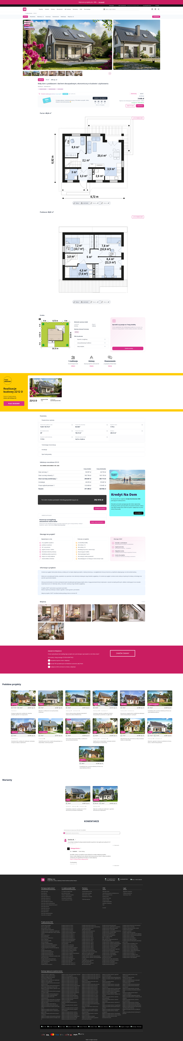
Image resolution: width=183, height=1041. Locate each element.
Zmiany (53, 9)
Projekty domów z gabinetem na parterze (111, 926)
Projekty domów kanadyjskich (68, 940)
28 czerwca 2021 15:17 (72, 843)
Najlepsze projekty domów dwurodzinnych (132, 1005)
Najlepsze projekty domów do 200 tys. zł (70, 988)
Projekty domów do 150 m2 (67, 928)
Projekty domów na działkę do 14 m (130, 947)
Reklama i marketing (107, 903)
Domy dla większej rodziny (47, 901)
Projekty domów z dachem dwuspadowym (91, 956)
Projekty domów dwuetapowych (109, 925)
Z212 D (25, 16)
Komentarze (56, 16)
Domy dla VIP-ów (44, 911)
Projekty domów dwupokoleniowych (110, 928)
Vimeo (63, 1026)
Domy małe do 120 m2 (46, 928)
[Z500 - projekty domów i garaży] (24, 9)
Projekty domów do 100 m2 (67, 925)
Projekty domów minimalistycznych (109, 963)
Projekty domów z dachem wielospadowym (111, 943)
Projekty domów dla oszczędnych (48, 946)
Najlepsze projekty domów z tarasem (70, 1013)
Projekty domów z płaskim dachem (69, 950)
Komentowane (43, 89)
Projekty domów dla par (46, 950)
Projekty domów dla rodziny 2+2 (68, 964)
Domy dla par (44, 893)
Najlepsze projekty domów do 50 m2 (90, 988)
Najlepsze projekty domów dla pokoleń (49, 1005)
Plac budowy (87, 9)
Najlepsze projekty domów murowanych (131, 1003)
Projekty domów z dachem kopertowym (110, 945)
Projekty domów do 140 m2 (88, 946)
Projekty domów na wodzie (88, 949)
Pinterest (85, 1026)
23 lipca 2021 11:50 (73, 864)
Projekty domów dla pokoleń (47, 951)
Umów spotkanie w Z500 (67, 900)
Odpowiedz (116, 845)
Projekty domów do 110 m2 (88, 942)
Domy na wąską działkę (46, 940)
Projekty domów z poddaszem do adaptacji (132, 933)
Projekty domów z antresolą (68, 945)
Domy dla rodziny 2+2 (45, 898)
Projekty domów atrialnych (67, 957)
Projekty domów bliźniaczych (108, 933)
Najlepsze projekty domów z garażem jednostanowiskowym (90, 1018)
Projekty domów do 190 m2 (88, 939)
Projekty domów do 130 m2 (88, 945)
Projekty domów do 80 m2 (46, 964)
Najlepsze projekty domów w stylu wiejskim (111, 1014)
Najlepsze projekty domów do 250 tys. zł (70, 989)
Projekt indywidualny (107, 901)
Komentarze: (47, 86)
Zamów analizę (129, 348)
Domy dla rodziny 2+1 (45, 896)
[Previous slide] (25, 73)
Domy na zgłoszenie (45, 926)
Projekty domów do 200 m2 (67, 929)
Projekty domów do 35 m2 (87, 933)
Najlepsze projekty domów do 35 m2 (90, 987)
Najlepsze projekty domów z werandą (131, 988)
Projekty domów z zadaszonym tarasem (131, 950)
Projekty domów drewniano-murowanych (131, 925)
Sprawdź (101, 2)
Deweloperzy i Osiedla (87, 896)
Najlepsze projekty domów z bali (69, 994)
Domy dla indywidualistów (46, 913)
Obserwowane (52, 89)
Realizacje (63, 16)
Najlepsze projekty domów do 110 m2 (90, 995)
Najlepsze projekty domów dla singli (69, 1017)
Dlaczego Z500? (106, 891)
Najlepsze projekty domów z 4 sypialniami (111, 1005)
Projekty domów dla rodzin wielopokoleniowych (88, 929)
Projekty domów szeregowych (108, 935)
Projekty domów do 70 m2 (87, 940)
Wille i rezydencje (106, 938)
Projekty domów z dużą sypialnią (130, 957)
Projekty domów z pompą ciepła (109, 932)
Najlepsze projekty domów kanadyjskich (70, 992)
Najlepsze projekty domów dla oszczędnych (50, 999)
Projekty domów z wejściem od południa (111, 942)
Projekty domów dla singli (67, 960)
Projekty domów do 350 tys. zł (129, 951)
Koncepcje (84, 958)
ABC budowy (68, 9)
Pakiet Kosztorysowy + (97, 522)
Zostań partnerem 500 (87, 891)
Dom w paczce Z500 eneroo (47, 938)
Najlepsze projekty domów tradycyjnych (49, 994)
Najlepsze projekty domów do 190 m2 (90, 992)
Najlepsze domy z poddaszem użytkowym (50, 980)
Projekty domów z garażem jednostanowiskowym (88, 961)
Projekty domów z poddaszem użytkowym (50, 931)
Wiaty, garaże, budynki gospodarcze (110, 939)
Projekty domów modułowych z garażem (131, 956)
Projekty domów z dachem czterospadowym (91, 957)
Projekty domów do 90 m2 (87, 932)
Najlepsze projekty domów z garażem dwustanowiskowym (110, 975)
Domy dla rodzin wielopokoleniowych (49, 905)
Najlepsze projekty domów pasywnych (70, 998)
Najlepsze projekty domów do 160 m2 (90, 1001)
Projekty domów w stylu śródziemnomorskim (107, 956)
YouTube (55, 1026)
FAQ (103, 905)
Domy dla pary (44, 894)
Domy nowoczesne (45, 935)
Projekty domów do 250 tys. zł (68, 936)
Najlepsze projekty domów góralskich (70, 995)
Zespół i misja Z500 (107, 898)
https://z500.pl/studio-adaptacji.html (79, 859)
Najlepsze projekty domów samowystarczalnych (128, 978)
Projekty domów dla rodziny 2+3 (89, 925)
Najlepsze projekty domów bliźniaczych (110, 989)
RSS (45, 1026)
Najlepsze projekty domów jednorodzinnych (50, 1016)
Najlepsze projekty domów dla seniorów (90, 984)
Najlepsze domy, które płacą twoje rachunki (71, 974)
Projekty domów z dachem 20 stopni (110, 946)
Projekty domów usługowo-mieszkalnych (70, 953)
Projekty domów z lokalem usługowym (110, 951)
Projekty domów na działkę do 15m (130, 943)
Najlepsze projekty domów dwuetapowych (111, 977)
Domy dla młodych (45, 910)
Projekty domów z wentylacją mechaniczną (111, 931)
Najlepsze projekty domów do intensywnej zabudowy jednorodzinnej (132, 1007)
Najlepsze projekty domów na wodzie (90, 1002)
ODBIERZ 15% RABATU (100, 98)
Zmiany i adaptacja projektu (68, 894)
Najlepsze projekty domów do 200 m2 (70, 982)
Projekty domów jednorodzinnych (48, 958)
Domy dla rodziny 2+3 (45, 900)
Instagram (127, 1026)
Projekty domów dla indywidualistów (49, 945)
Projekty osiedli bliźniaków (47, 943)
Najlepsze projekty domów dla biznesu (49, 1009)
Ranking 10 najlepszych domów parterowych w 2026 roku (48, 978)
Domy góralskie (65, 943)
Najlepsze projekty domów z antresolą (70, 996)
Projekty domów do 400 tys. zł (129, 953)
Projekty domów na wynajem (108, 961)
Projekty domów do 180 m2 (88, 943)
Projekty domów (28, 13)
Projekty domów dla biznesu (47, 954)
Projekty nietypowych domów (129, 932)
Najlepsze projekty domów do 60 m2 (90, 989)
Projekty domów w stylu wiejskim (109, 954)
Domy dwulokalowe (45, 961)
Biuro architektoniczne (107, 894)
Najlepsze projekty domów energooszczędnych (67, 1000)
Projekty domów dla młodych (108, 964)
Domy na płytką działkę (107, 936)
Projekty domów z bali (66, 942)
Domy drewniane (45, 936)
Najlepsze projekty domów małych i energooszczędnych (130, 993)
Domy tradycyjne (44, 942)
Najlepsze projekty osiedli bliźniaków (49, 995)
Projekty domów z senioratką (108, 929)
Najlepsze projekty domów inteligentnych (70, 1016)
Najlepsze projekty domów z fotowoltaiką (111, 1013)
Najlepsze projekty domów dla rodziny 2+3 (91, 977)
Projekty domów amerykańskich (68, 939)
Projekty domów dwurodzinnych (130, 939)
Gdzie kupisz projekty (87, 893)
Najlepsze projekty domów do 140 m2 (90, 999)
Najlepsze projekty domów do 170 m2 (90, 991)
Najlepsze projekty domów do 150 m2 (70, 981)
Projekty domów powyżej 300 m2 (69, 932)
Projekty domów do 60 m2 (87, 936)
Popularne (60, 89)
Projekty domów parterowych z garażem (111, 949)
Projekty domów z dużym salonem (130, 946)
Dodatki (47, 9)
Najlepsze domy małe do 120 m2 (48, 976)
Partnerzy (75, 9)
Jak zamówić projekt (66, 893)
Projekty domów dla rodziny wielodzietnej (91, 926)
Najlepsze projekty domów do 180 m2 (90, 996)
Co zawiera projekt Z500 (67, 891)
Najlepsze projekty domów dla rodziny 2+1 (91, 974)
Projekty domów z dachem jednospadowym (132, 935)
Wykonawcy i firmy (86, 894)
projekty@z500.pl (124, 879)
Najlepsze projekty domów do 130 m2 (90, 998)
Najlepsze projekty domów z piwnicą (69, 1012)
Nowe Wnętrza (29, 21)
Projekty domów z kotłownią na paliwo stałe (50, 956)
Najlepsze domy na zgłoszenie (47, 974)
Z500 (81, 9)
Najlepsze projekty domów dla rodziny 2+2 (91, 976)
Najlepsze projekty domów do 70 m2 (90, 994)
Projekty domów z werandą (128, 926)
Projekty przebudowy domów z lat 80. (131, 928)
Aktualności (60, 9)
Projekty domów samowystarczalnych (110, 960)
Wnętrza (71, 16)
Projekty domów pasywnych (68, 946)
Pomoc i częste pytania (66, 896)
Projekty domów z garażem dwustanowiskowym (88, 963)
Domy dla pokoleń (45, 906)
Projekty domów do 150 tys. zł (68, 933)
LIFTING (27, 25)
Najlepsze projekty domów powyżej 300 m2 (71, 985)
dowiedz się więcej (100, 508)
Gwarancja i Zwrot (127, 894)
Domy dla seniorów (45, 908)
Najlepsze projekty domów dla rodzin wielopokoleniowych (90, 982)
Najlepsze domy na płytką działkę (109, 992)
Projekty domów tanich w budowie (69, 949)
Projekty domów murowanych (129, 938)
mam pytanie (130, 105)
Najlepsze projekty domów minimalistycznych (128, 982)
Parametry (32, 16)
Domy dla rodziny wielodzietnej (48, 903)
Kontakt (104, 907)
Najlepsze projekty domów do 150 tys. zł (70, 987)
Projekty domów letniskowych (88, 950)
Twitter (95, 1026)
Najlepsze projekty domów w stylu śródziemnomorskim (109, 1017)
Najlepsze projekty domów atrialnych (70, 1014)
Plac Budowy (14, 403)
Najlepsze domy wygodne (67, 976)
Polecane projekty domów (87, 954)
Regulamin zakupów (127, 891)
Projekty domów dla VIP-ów (47, 953)
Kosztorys (48, 16)
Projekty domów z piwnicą (67, 954)
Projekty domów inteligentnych (68, 958)
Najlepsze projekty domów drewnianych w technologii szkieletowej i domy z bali (50, 986)
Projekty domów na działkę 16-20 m (48, 960)
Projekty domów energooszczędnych (70, 947)
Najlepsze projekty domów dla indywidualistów (47, 997)
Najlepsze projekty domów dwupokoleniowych (108, 982)
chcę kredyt (138, 513)
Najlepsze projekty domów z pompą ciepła (111, 988)
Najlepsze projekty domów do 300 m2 (70, 984)
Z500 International (86, 899)
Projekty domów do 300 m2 (67, 931)
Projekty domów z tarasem (67, 956)
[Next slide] (110, 73)
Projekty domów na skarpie (67, 951)
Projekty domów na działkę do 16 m (130, 954)
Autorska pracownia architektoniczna (111, 893)
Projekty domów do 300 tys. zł (68, 938)
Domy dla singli (44, 891)
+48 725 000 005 (138, 879)
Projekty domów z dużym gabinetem (130, 949)
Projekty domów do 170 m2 (88, 938)
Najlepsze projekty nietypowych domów (131, 995)
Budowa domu (106, 896)
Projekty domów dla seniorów (88, 931)
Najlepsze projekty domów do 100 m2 (70, 978)
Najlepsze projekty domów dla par (48, 1003)
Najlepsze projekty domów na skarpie (70, 1007)
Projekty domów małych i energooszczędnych (128, 930)
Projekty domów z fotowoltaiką (109, 953)
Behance (106, 1026)
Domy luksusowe (45, 957)
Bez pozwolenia (29, 27)
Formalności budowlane (67, 898)
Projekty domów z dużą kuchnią (129, 945)
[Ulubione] (152, 9)
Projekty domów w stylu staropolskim (110, 958)
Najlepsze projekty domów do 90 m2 (90, 985)
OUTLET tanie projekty (46, 925)
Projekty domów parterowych (47, 929)
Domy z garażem (44, 939)
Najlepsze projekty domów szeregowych (111, 991)
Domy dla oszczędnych (46, 915)
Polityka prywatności (127, 893)
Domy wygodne (44, 963)
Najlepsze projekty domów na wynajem (131, 980)
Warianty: (40, 86)
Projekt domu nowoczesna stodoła (89, 951)
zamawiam (156, 16)
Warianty (40, 16)
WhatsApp (139, 1026)
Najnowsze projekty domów (88, 953)
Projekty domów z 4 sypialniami (109, 947)
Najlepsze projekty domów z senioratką (110, 984)
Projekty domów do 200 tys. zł (68, 935)
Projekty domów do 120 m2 (67, 926)
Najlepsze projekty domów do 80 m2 (69, 977)
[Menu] (158, 9)
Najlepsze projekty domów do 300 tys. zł (70, 991)
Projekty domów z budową (128, 936)
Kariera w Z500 (106, 900)
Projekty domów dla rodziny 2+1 (68, 963)
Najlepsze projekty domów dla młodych (131, 984)
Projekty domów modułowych (108, 950)
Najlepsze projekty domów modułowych (111, 1009)
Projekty (41, 9)
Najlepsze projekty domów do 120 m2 (70, 980)
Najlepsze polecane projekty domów (90, 1009)
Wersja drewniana (30, 29)
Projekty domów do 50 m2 (87, 935)
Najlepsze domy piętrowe (46, 981)
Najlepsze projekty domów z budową (131, 1002)
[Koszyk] (155, 9)
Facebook (74, 1026)
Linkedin (116, 1026)
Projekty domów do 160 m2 (88, 947)
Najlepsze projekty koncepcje (88, 1016)
